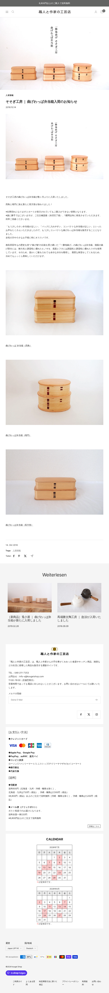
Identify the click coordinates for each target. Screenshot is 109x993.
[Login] (96, 12)
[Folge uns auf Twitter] (89, 714)
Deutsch (29, 948)
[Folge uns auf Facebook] (81, 714)
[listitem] (13, 556)
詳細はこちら (94, 826)
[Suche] (13, 12)
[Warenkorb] (101, 12)
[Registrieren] (96, 700)
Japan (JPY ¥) (13, 948)
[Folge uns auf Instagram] (96, 714)
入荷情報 (10, 95)
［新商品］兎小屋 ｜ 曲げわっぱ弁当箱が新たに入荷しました (29, 618)
